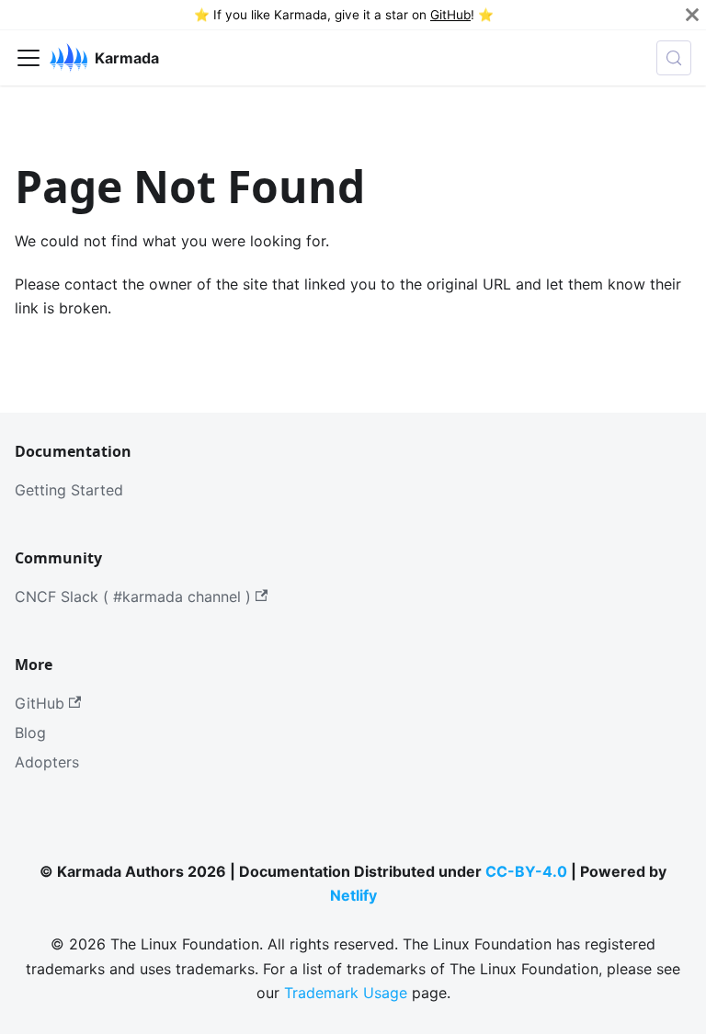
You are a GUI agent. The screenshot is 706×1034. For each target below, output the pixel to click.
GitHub (450, 14)
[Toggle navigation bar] (28, 58)
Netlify (353, 895)
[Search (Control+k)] (673, 57)
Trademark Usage (345, 992)
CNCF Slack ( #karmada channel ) (133, 596)
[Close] (692, 14)
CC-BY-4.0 (526, 871)
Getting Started (69, 490)
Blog (30, 732)
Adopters (47, 762)
